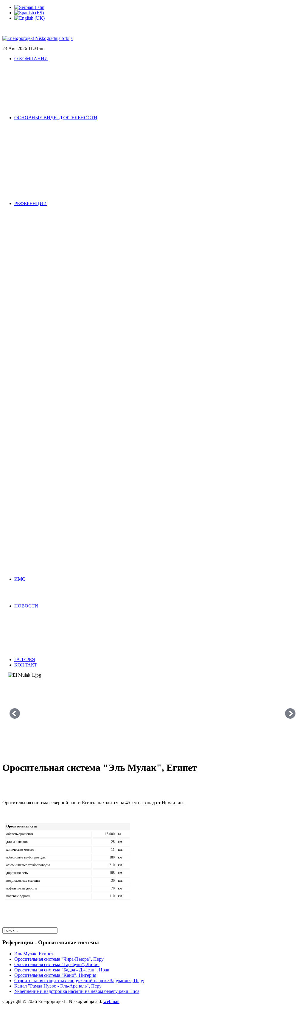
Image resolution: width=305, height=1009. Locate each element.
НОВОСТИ (26, 605)
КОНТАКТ (25, 664)
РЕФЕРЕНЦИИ (30, 203)
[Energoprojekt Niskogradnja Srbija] (37, 38)
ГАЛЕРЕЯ (24, 659)
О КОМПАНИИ (31, 58)
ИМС (19, 579)
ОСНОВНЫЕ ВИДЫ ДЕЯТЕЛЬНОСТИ (55, 117)
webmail (111, 1001)
